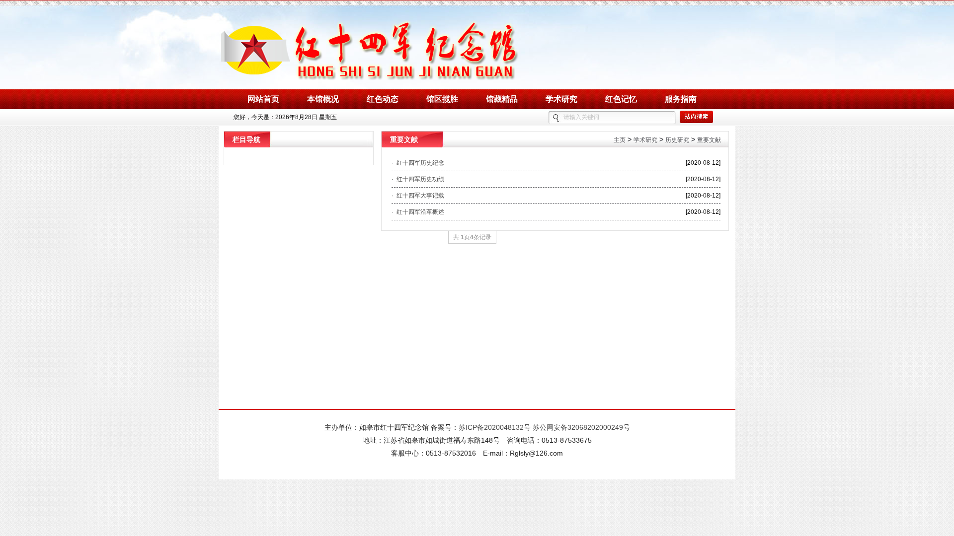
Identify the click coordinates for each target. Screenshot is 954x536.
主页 (620, 139)
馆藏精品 (502, 99)
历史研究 (677, 139)
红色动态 (382, 99)
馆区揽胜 (442, 99)
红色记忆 (621, 99)
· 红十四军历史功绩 (418, 179)
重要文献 (709, 139)
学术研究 (561, 99)
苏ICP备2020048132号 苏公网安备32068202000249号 (544, 427)
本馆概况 (323, 99)
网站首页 (263, 99)
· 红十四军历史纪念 (418, 162)
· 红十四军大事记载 (418, 195)
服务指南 (681, 99)
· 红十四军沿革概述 (418, 211)
